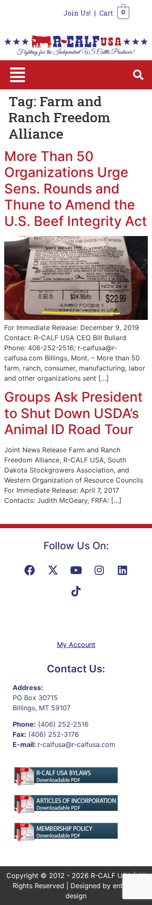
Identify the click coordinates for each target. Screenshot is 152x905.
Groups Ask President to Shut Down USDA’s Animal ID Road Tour (73, 413)
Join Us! (77, 12)
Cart (106, 12)
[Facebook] (29, 569)
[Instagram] (99, 569)
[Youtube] (76, 569)
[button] (17, 74)
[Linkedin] (122, 569)
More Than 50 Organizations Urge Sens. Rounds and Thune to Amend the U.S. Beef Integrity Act (75, 188)
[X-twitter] (52, 569)
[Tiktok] (76, 591)
